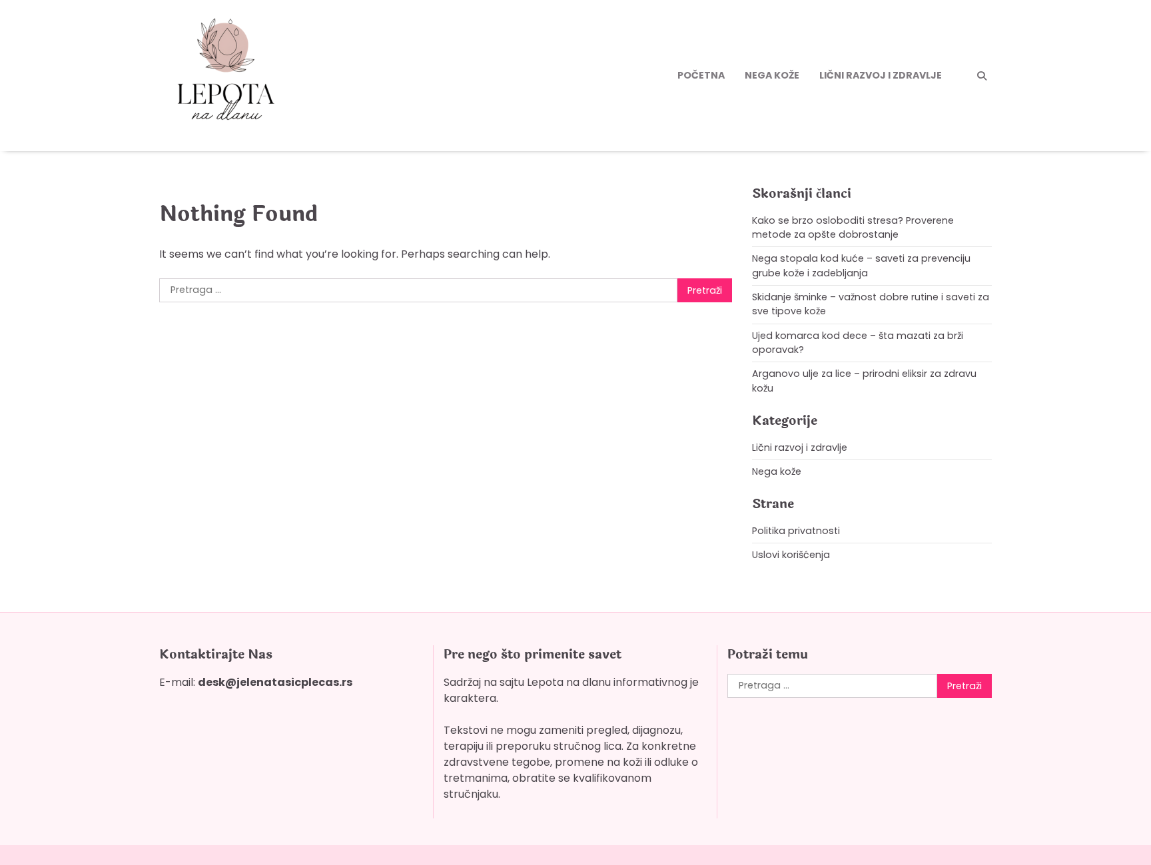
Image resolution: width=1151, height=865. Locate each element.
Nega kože (772, 75)
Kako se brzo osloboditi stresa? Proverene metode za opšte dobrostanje (853, 227)
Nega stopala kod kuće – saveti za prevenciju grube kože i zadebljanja (861, 265)
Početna (701, 75)
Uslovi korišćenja (791, 554)
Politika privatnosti (796, 530)
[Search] (982, 76)
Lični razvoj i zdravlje (880, 75)
